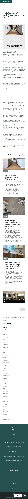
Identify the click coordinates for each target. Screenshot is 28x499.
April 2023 (5, 388)
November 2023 (6, 376)
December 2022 (6, 394)
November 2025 (6, 342)
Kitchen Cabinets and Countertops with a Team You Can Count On (12, 265)
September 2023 (6, 380)
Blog (5, 171)
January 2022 (5, 412)
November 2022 (6, 396)
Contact (14, 483)
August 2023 (5, 381)
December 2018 (6, 419)
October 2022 (5, 398)
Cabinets (14, 432)
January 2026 (5, 339)
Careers (14, 481)
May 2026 (5, 332)
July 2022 (4, 403)
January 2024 (5, 373)
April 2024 (5, 368)
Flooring (14, 429)
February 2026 (5, 337)
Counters (14, 434)
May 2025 (5, 350)
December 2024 (6, 357)
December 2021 (6, 414)
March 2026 (5, 336)
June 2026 (5, 331)
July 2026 (4, 329)
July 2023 (4, 383)
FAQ (14, 486)
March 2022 (5, 409)
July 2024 (5, 365)
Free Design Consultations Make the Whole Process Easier (12, 223)
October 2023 (5, 378)
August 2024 (5, 363)
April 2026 (5, 334)
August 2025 (5, 347)
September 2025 (6, 345)
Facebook (4, 145)
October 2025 (5, 344)
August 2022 (5, 401)
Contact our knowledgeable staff (9, 142)
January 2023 (5, 393)
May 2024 (5, 367)
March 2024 (5, 370)
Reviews (14, 488)
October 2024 (5, 360)
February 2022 (5, 411)
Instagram (10, 145)
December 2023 (6, 375)
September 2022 (6, 399)
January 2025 (5, 355)
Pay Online (6, 1)
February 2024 (5, 372)
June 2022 (5, 404)
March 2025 (5, 354)
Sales (14, 437)
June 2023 (5, 385)
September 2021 (6, 417)
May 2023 (5, 386)
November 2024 (6, 358)
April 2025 (5, 352)
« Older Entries (5, 290)
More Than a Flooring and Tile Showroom (12, 177)
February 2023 (5, 391)
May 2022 (5, 406)
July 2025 (4, 349)
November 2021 (6, 416)
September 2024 (6, 362)
